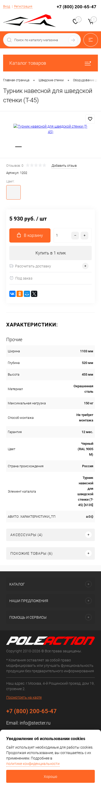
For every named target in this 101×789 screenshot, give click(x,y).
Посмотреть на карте (24, 697)
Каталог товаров (27, 63)
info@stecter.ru (35, 723)
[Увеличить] (50, 129)
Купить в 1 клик (50, 253)
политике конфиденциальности (33, 764)
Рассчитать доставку (33, 266)
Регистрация (23, 6)
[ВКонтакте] (12, 294)
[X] (34, 294)
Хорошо (50, 777)
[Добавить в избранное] (90, 119)
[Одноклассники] (20, 294)
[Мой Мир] (27, 294)
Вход (6, 6)
